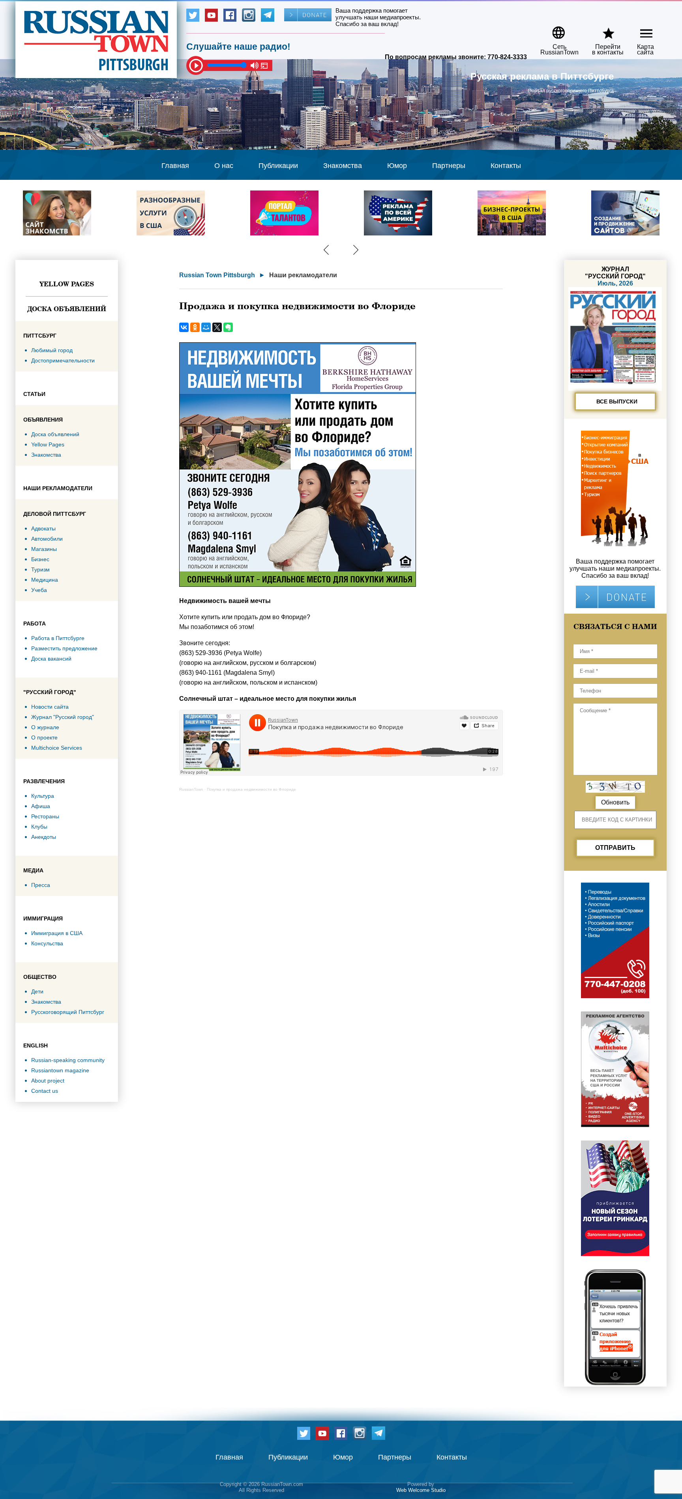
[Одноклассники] (195, 327)
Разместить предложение (64, 648)
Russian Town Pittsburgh (217, 275)
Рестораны (45, 816)
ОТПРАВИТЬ (615, 847)
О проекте (44, 737)
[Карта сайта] (639, 29)
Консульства (47, 943)
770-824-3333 (507, 57)
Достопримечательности (63, 360)
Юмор (397, 166)
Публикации (278, 166)
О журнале (45, 727)
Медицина (44, 580)
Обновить (615, 802)
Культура (42, 796)
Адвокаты (43, 528)
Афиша (40, 806)
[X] (217, 327)
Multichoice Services (56, 748)
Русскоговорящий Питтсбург (67, 1012)
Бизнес (40, 559)
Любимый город (52, 350)
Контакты (506, 166)
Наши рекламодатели (303, 275)
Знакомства (342, 166)
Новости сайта (50, 707)
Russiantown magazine (60, 1070)
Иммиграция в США (56, 933)
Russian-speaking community (68, 1060)
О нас (223, 166)
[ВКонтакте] (184, 327)
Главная (175, 166)
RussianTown (191, 789)
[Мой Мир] (206, 327)
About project (47, 1080)
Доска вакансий (51, 658)
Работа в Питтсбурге (57, 638)
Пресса (40, 885)
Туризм (40, 569)
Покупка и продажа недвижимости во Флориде (251, 789)
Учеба (39, 590)
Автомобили (47, 539)
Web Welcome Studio (421, 1490)
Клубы (39, 826)
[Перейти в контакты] (602, 29)
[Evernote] (228, 327)
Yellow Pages (66, 284)
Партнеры (448, 166)
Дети (37, 991)
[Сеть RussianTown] (554, 29)
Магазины (44, 549)
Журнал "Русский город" (62, 717)
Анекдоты (43, 837)
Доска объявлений (66, 308)
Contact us (44, 1091)
